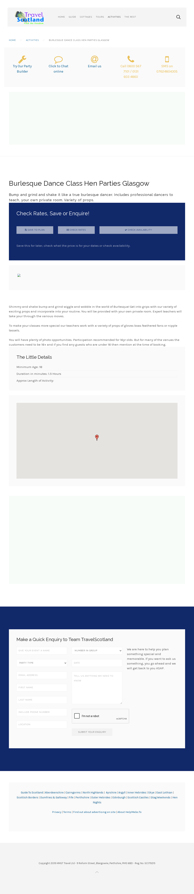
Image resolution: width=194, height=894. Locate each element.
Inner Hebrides (136, 792)
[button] (97, 437)
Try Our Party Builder (22, 69)
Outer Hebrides (100, 797)
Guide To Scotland (32, 792)
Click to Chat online (58, 69)
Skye (151, 792)
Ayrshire (111, 792)
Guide (72, 17)
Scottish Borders (27, 797)
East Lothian (164, 792)
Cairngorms (73, 792)
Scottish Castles (138, 797)
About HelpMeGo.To (129, 812)
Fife (71, 797)
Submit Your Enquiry (92, 732)
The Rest (130, 17)
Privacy (57, 812)
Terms (67, 812)
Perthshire (82, 797)
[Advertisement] (97, 118)
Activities (114, 17)
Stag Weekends (161, 797)
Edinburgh (119, 797)
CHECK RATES (77, 230)
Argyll (121, 792)
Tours (100, 17)
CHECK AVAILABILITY (139, 230)
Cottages (86, 17)
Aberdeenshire (54, 792)
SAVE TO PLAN (36, 230)
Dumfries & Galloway (53, 797)
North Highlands (93, 792)
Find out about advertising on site (94, 812)
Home (61, 17)
